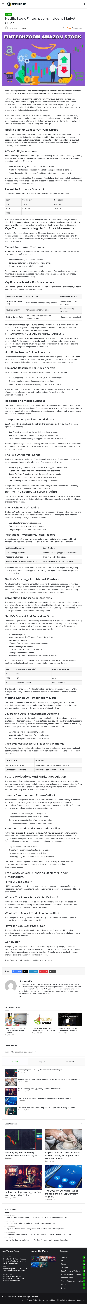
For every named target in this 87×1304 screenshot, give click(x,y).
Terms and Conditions (47, 1300)
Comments (70, 1062)
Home (23, 1300)
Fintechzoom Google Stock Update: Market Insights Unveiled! (16, 1030)
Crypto (63, 1288)
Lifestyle (64, 1268)
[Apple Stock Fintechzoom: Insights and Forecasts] (70, 1019)
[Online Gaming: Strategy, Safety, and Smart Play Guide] (11, 1092)
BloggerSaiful (13, 28)
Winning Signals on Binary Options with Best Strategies (40, 1070)
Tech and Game (67, 1278)
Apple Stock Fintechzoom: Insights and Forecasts (68, 1029)
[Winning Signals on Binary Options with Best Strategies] (11, 1073)
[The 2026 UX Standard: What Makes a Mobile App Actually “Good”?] (11, 1101)
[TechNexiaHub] (17, 4)
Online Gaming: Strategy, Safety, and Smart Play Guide (39, 1089)
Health (63, 1285)
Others (63, 1264)
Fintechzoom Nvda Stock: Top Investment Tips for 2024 (43, 1029)
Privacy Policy (32, 1300)
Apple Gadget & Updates (71, 1274)
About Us (71, 1300)
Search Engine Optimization (72, 1281)
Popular (42, 1062)
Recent (15, 1062)
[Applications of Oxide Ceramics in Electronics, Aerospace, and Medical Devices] (11, 1082)
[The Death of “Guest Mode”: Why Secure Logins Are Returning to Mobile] (11, 1111)
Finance (8, 14)
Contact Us (81, 1300)
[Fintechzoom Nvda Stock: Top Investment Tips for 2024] (43, 1019)
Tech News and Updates (70, 1271)
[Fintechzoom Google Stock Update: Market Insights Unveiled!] (17, 1019)
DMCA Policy (62, 1300)
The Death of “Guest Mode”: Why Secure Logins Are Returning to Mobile (47, 1108)
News (63, 1261)
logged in (18, 1052)
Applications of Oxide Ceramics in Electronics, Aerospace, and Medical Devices (49, 1079)
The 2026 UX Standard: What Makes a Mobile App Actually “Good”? (44, 1098)
